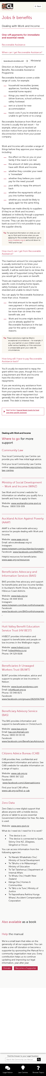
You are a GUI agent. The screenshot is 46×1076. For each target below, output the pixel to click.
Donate (7, 968)
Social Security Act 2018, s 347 (14, 61)
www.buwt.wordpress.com (24, 686)
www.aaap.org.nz (19, 539)
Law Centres (23, 1072)
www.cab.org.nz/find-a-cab (16, 790)
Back (39, 6)
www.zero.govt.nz (20, 826)
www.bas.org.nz (19, 729)
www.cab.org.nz (19, 773)
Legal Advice (8, 1072)
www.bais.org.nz (19, 596)
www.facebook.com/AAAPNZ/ (28, 552)
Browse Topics (38, 1072)
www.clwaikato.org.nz (16, 240)
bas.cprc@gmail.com (18, 732)
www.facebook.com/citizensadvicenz (21, 782)
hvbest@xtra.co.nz (17, 650)
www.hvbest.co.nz (20, 647)
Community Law (10, 7)
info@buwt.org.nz (17, 689)
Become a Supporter (25, 968)
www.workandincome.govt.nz (26, 503)
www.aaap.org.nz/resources (16, 559)
